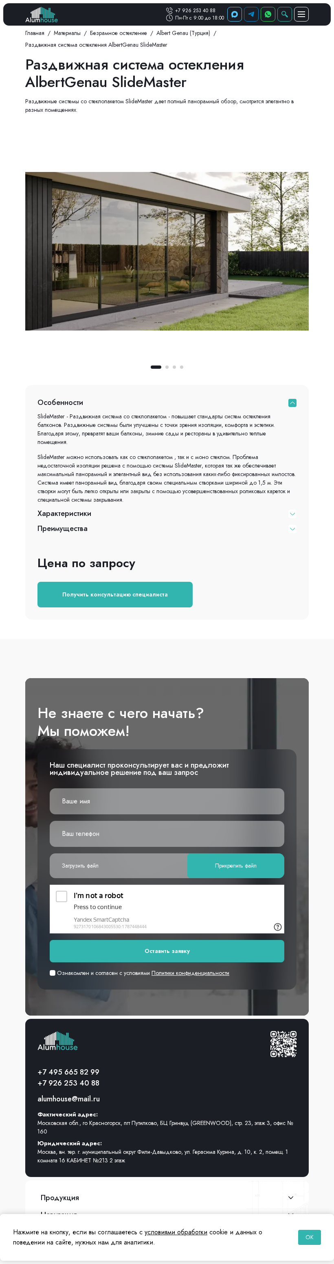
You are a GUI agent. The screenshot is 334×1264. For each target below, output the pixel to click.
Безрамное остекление (118, 33)
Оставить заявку (167, 951)
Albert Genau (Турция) (183, 33)
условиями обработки (176, 1232)
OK (309, 1237)
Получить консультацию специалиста (115, 594)
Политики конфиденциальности (190, 973)
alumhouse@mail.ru (68, 1099)
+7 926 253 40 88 (195, 10)
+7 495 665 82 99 (68, 1072)
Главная (34, 33)
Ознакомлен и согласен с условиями (142, 973)
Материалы (67, 33)
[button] (156, 367)
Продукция (60, 1197)
